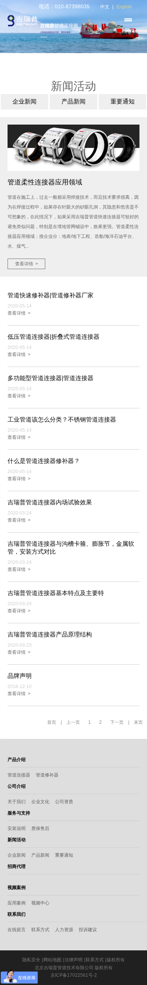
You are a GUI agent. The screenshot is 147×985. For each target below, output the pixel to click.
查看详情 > (26, 263)
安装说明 (17, 828)
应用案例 (17, 903)
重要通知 (64, 855)
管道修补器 (47, 775)
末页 (138, 722)
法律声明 (73, 959)
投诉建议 (88, 929)
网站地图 (52, 959)
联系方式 (40, 929)
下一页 (117, 722)
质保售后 (40, 828)
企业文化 (40, 801)
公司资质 (64, 801)
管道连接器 (19, 775)
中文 (104, 6)
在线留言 (17, 929)
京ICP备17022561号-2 (74, 975)
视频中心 (40, 903)
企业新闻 (17, 855)
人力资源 (64, 929)
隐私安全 (31, 959)
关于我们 (17, 801)
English (124, 6)
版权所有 (116, 959)
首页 (51, 722)
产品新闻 (40, 855)
